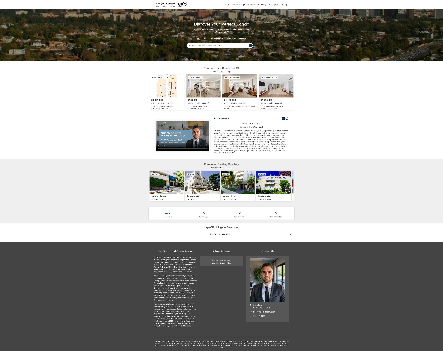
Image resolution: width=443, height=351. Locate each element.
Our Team (250, 5)
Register (275, 5)
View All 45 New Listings (221, 71)
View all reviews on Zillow (221, 263)
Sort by (214, 168)
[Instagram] (287, 118)
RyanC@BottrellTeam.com (264, 312)
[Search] (251, 45)
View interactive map (220, 234)
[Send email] (283, 118)
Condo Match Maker (236, 38)
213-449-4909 (234, 5)
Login (286, 5)
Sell (206, 38)
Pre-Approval (217, 38)
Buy (198, 38)
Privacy (263, 5)
